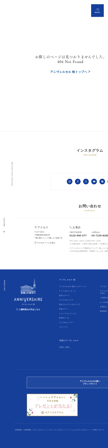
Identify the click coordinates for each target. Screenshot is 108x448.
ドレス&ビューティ (66, 322)
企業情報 (18, 429)
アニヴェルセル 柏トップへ (68, 71)
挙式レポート (64, 295)
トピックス (63, 327)
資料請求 (103, 311)
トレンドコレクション (68, 313)
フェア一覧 (96, 248)
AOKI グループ (98, 429)
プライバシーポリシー (57, 429)
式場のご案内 (64, 347)
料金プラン (63, 309)
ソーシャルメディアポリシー (79, 429)
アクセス (103, 286)
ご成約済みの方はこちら (29, 309)
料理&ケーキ (64, 318)
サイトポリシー (40, 429)
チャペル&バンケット (67, 291)
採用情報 (27, 429)
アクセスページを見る (46, 242)
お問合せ (103, 306)
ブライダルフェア (66, 300)
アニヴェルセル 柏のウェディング (72, 286)
